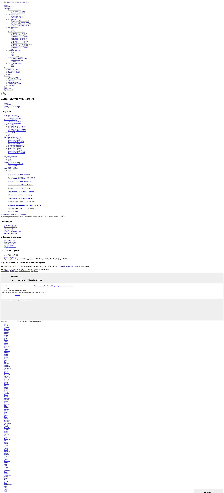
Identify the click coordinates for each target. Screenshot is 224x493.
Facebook (13, 242)
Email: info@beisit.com (10, 257)
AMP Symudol (14, 271)
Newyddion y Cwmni (14, 71)
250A (12, 54)
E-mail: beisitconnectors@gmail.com (70, 266)
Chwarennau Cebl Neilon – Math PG (21, 192)
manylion (15, 211)
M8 (12, 28)
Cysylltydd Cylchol (13, 27)
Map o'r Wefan (5, 271)
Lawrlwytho (7, 88)
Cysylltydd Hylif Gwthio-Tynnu (20, 22)
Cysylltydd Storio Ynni (14, 50)
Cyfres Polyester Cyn (17, 60)
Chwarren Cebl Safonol (14, 10)
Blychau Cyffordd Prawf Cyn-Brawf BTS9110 (24, 205)
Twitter (11, 245)
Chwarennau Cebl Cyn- (14, 14)
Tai (12, 49)
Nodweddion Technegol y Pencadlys (21, 44)
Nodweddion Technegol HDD (19, 39)
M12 (12, 30)
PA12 (12, 65)
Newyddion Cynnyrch (14, 72)
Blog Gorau (34, 271)
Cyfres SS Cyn (15, 61)
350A (12, 55)
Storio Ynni (11, 85)
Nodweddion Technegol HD (19, 38)
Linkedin (13, 243)
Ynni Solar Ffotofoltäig (14, 79)
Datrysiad (7, 76)
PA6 (12, 66)
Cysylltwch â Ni (8, 90)
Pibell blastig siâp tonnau (14, 63)
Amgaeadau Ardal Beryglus (15, 57)
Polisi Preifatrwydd (24, 271)
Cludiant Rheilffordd (13, 82)
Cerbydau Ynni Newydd (14, 83)
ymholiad (10, 211)
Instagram (13, 247)
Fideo (5, 87)
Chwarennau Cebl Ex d (17, 16)
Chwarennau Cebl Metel (18, 13)
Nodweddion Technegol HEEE (20, 47)
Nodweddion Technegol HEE (19, 36)
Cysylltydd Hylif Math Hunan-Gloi (21, 24)
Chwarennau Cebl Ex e (17, 17)
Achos (9, 74)
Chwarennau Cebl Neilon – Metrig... (21, 198)
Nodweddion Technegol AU (19, 35)
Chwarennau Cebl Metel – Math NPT (21, 178)
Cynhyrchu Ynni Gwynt (14, 77)
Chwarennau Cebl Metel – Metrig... (20, 185)
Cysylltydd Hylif (12, 19)
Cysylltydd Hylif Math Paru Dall (20, 25)
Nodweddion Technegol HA (19, 33)
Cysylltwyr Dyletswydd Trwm (16, 32)
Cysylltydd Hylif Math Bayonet (20, 21)
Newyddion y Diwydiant (15, 69)
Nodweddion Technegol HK (19, 43)
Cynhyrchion (7, 8)
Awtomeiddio (11, 80)
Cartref (6, 5)
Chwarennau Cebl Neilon (18, 11)
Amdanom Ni (8, 6)
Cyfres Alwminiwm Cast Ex (19, 58)
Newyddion (7, 68)
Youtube (12, 240)
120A (12, 52)
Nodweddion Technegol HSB (19, 41)
